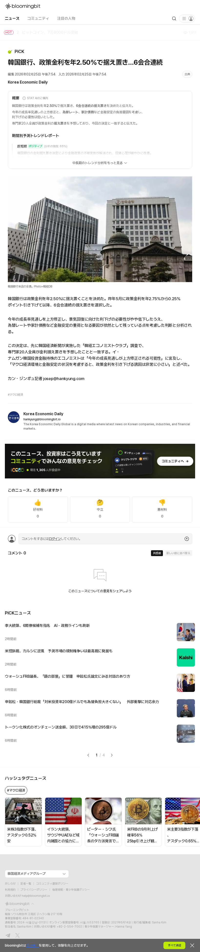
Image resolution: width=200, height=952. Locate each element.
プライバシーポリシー (33, 889)
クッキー (32, 945)
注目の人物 (66, 18)
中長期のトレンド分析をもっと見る (97, 163)
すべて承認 (174, 945)
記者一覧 (25, 883)
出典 (187, 74)
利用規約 (10, 889)
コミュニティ (38, 18)
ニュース (12, 18)
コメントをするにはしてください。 (52, 539)
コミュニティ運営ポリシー (52, 883)
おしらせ (10, 883)
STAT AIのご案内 (37, 98)
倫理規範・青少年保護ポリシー (71, 889)
